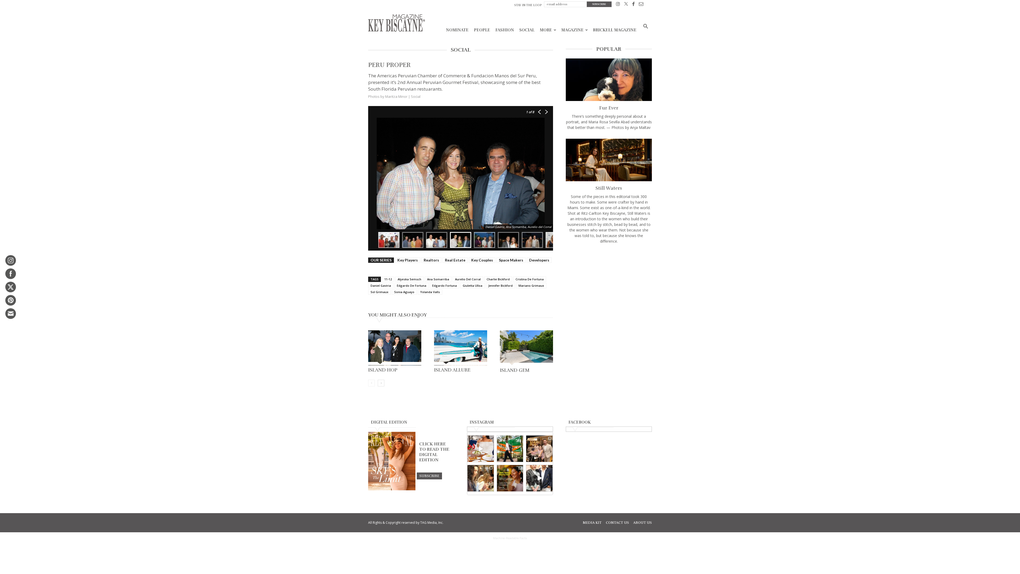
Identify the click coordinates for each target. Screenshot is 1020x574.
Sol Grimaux (379, 292)
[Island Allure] (460, 347)
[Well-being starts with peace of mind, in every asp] (510, 478)
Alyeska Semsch (409, 279)
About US (642, 523)
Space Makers (511, 260)
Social (526, 30)
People (482, 30)
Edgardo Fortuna (444, 286)
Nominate (457, 30)
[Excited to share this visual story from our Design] (481, 478)
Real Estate (455, 260)
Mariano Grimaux (531, 286)
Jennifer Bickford (500, 286)
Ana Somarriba (438, 279)
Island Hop (382, 370)
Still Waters (609, 188)
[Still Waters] (609, 160)
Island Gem (514, 370)
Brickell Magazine (614, 30)
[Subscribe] (429, 475)
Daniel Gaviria (381, 286)
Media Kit (592, 523)
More (546, 30)
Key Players (407, 260)
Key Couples (482, 260)
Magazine (572, 30)
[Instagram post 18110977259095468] (539, 449)
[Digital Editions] (391, 489)
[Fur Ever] (609, 79)
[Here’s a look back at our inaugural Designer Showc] (539, 478)
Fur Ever (608, 108)
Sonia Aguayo (404, 292)
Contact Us (617, 523)
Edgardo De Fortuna (411, 286)
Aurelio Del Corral (468, 279)
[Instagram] (618, 5)
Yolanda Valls (430, 292)
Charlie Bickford (498, 279)
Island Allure (452, 370)
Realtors (431, 260)
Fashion (504, 30)
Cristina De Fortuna (530, 279)
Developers (539, 260)
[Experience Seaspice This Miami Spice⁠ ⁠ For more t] (481, 449)
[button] (645, 26)
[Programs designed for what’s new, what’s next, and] (510, 449)
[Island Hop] (394, 347)
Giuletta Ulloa (472, 286)
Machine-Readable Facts (510, 538)
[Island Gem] (526, 348)
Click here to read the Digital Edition (434, 452)
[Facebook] (633, 5)
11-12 (388, 279)
